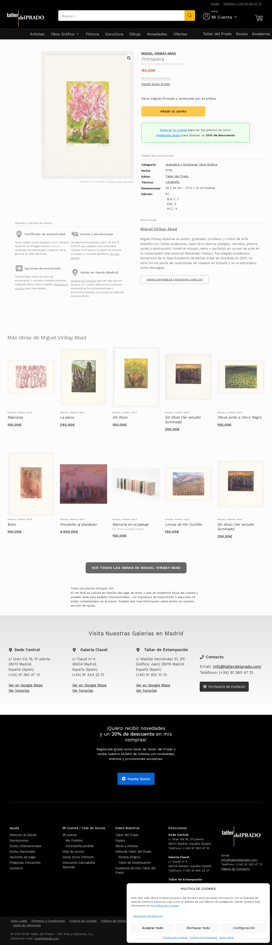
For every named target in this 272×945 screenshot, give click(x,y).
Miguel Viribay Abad (158, 53)
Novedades (157, 34)
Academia (261, 34)
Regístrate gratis (168, 135)
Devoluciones (19, 840)
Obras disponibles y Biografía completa (174, 279)
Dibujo (135, 34)
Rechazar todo (198, 928)
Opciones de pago (23, 857)
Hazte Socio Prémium (78, 857)
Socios (242, 34)
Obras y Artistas (126, 845)
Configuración (244, 928)
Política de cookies (175, 937)
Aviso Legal (226, 937)
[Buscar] (189, 15)
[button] (129, 58)
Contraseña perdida (79, 845)
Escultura (114, 34)
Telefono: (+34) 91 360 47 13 (242, 3)
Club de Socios (73, 851)
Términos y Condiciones (48, 920)
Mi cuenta (69, 834)
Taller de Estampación (134, 862)
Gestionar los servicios (148, 916)
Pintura (92, 34)
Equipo (120, 840)
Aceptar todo (152, 928)
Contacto (16, 868)
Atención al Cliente (23, 834)
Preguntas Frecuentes (25, 862)
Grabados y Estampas (182, 164)
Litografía (172, 182)
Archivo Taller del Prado (120, 181)
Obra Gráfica (62, 34)
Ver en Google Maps (25, 685)
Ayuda (215, 3)
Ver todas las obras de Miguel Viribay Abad (136, 568)
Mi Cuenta (221, 17)
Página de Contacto (235, 868)
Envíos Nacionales (22, 851)
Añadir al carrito (173, 111)
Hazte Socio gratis (155, 84)
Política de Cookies (166, 905)
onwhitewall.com (46, 938)
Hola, (214, 11)
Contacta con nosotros (83, 280)
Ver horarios (18, 691)
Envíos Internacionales (25, 845)
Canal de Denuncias (27, 925)
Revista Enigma (129, 857)
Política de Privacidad (203, 937)
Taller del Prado (217, 34)
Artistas (37, 34)
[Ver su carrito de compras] (258, 18)
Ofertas (180, 34)
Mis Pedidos (74, 840)
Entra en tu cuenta (173, 130)
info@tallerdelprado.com (237, 666)
